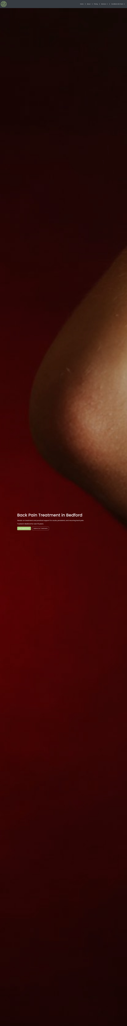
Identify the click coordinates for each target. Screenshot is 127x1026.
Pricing (96, 4)
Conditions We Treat (117, 4)
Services (103, 4)
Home (81, 4)
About (88, 4)
